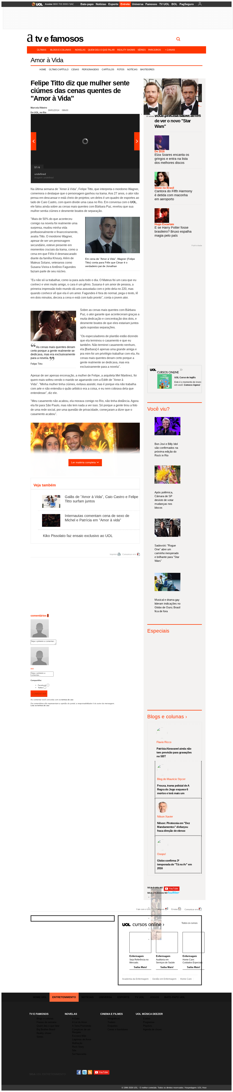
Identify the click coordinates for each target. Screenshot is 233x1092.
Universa (137, 4)
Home (43, 69)
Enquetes (113, 1025)
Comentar (39, 693)
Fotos (120, 69)
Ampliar (128, 118)
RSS (90, 1072)
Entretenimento (64, 997)
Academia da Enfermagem (135, 979)
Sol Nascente (79, 1054)
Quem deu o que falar (101, 50)
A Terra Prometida (81, 1025)
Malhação (77, 1043)
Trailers (111, 1022)
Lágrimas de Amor (81, 1039)
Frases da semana (46, 1022)
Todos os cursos (189, 923)
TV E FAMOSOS (38, 1013)
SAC (71, 4)
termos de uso (67, 700)
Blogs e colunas (60, 50)
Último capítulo (58, 69)
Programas (149, 1022)
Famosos (151, 4)
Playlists (147, 1025)
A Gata (75, 1018)
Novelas (80, 50)
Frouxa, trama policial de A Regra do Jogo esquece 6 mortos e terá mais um (173, 789)
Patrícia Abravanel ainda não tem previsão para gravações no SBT (174, 752)
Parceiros (154, 50)
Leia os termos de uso (40, 705)
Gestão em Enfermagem (164, 979)
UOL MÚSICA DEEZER (149, 1013)
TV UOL (164, 4)
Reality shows (126, 50)
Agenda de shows (152, 1029)
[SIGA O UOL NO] (171, 890)
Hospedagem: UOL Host (195, 1088)
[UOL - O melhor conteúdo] (36, 5)
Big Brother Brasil (46, 1029)
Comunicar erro (129, 554)
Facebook (42, 685)
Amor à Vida (47, 60)
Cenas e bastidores (118, 1029)
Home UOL (40, 997)
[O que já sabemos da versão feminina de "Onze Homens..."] (156, 908)
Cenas (75, 69)
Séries (142, 50)
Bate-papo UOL (174, 997)
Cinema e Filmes (111, 1013)
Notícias (101, 4)
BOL (174, 4)
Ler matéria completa (83, 462)
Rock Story (78, 1046)
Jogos (154, 997)
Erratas (174, 909)
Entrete (125, 4)
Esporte (113, 4)
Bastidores (147, 69)
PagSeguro (186, 4)
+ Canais (170, 50)
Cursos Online (166, 367)
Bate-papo (87, 4)
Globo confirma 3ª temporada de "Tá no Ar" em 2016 (174, 864)
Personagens (90, 69)
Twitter (40, 688)
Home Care (186, 979)
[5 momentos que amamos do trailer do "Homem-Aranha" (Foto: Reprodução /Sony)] (156, 897)
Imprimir (113, 554)
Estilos (146, 1018)
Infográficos (114, 1018)
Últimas (41, 50)
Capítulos (108, 69)
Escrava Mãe (79, 1035)
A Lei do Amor (79, 1022)
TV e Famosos (59, 38)
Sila (74, 1050)
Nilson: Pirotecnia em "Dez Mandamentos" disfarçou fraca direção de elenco (173, 827)
